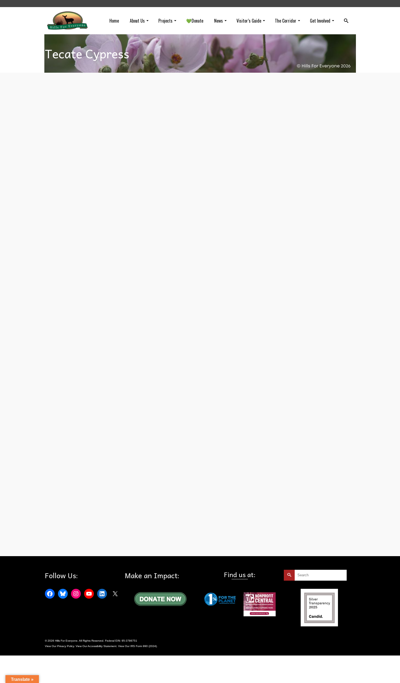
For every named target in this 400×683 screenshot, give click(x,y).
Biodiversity (76, 431)
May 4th (89, 319)
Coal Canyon (67, 543)
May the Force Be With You (112, 319)
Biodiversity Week (95, 431)
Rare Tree (83, 543)
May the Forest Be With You (148, 319)
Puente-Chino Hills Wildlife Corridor (129, 431)
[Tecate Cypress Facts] (89, 492)
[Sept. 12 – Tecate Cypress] (89, 380)
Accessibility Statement (102, 646)
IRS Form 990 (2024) (143, 646)
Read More (184, 303)
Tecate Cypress (177, 319)
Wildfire (116, 543)
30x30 (63, 431)
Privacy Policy (65, 646)
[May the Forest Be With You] (158, 172)
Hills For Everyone (70, 319)
